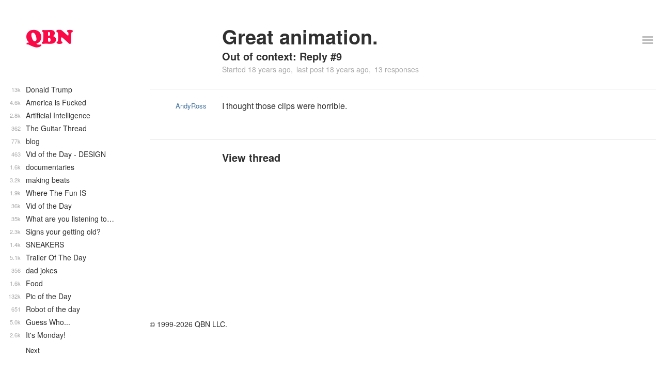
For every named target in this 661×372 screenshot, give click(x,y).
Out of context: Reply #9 (282, 56)
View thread (251, 157)
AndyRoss (191, 106)
